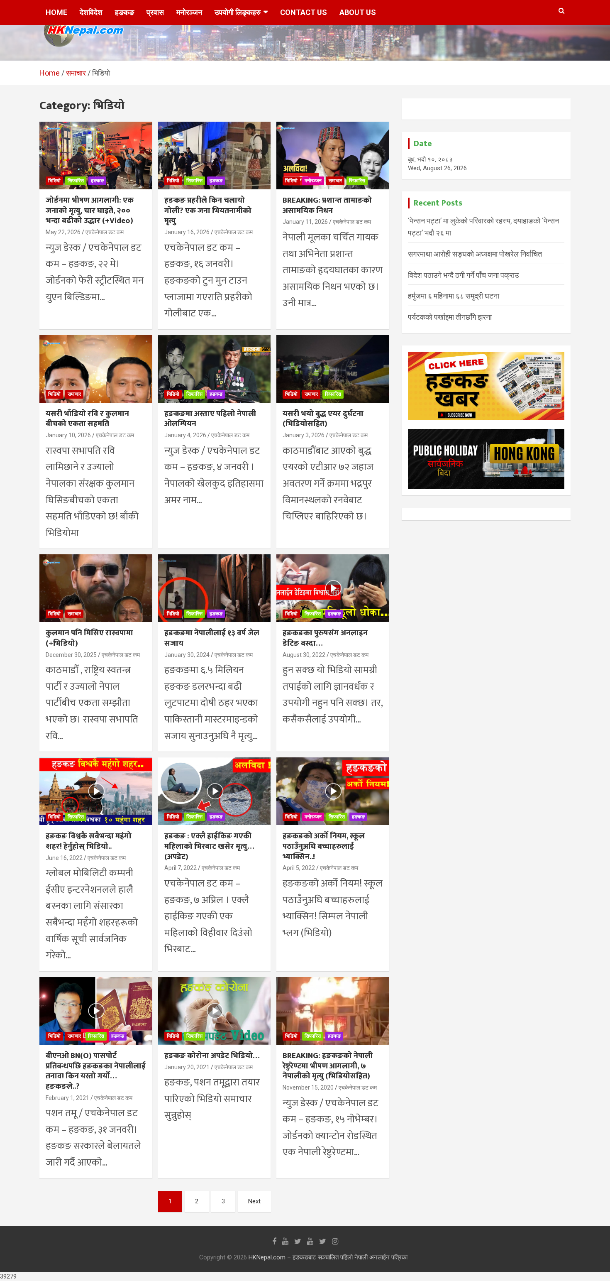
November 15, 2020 (308, 1087)
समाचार (335, 181)
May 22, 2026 (63, 232)
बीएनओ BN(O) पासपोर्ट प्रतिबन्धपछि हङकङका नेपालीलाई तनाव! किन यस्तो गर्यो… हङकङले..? (96, 1071)
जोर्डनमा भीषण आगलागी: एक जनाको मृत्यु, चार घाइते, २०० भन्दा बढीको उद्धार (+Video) (90, 210)
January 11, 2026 (305, 221)
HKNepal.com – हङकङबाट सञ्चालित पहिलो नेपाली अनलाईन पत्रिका (328, 1257)
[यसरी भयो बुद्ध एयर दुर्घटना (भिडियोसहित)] (333, 369)
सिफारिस (76, 181)
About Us (357, 12)
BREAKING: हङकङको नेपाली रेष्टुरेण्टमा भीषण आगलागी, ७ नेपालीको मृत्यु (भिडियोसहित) (328, 1066)
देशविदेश (91, 12)
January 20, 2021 (187, 1067)
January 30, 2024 (187, 655)
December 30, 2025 (71, 655)
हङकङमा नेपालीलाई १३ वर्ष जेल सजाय (211, 638)
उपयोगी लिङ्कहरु (238, 12)
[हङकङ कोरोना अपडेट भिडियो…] (214, 1011)
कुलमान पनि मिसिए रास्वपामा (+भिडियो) (89, 638)
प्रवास (155, 12)
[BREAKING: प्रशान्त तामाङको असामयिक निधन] (333, 156)
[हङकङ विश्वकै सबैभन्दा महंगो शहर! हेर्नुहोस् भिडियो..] (95, 791)
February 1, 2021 (67, 1098)
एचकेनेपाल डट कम (104, 232)
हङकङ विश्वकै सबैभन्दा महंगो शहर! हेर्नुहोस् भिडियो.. (89, 841)
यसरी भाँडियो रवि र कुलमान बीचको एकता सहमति (87, 419)
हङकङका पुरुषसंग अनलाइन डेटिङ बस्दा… (325, 638)
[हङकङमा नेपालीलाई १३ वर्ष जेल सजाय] (214, 588)
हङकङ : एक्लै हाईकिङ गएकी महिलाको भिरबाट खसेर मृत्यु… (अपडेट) (209, 846)
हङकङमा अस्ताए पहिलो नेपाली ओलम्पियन (210, 419)
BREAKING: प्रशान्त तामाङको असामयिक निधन (327, 205)
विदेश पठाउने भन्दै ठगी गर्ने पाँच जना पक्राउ (463, 275)
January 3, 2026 (304, 435)
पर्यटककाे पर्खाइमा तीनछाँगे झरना (450, 317)
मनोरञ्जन (189, 12)
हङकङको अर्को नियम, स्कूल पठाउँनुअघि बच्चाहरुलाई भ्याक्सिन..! (324, 846)
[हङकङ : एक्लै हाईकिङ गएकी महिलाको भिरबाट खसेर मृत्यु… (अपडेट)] (214, 791)
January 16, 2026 (187, 232)
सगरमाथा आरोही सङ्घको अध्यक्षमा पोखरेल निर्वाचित (475, 254)
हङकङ (124, 12)
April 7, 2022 (180, 868)
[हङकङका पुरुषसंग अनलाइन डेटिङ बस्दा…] (333, 588)
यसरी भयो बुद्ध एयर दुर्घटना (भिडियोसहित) (323, 419)
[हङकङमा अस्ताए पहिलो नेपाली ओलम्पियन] (214, 369)
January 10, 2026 (68, 435)
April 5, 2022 (299, 868)
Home (56, 12)
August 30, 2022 (304, 655)
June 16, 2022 (64, 858)
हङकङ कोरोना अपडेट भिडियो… (212, 1055)
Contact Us (303, 12)
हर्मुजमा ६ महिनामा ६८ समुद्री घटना (453, 295)
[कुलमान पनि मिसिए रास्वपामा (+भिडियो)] (95, 588)
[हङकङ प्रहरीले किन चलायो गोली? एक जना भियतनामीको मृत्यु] (214, 156)
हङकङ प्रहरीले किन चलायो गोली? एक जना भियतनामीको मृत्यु (207, 210)
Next (254, 1201)
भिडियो (54, 181)
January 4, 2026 (185, 435)
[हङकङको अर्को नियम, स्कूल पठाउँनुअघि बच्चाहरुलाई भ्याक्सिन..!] (333, 791)
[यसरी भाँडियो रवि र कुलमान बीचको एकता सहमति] (95, 369)
